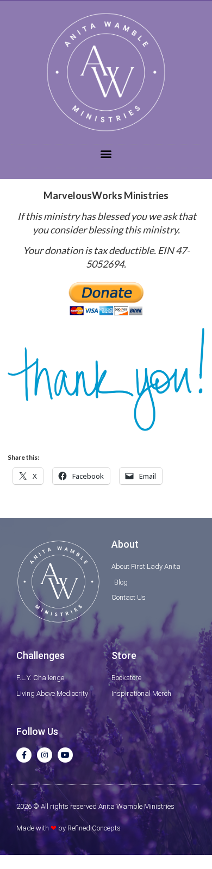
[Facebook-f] (24, 755)
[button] (106, 153)
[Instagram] (44, 755)
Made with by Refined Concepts (68, 828)
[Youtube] (65, 755)
